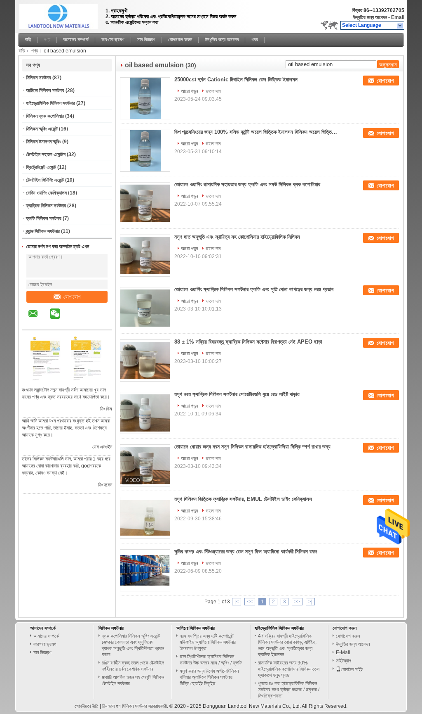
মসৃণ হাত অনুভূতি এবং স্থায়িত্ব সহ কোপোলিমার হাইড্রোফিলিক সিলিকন (237, 237)
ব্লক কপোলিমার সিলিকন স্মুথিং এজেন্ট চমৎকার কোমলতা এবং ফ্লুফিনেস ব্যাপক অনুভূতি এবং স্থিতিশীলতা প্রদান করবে (133, 645)
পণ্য (47, 40)
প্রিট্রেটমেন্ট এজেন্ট (41, 167)
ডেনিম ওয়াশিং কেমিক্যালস (46, 193)
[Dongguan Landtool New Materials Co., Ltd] (400, 25)
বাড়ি (28, 40)
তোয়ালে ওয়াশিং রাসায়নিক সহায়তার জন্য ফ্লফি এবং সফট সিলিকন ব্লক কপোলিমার (247, 184)
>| (310, 602)
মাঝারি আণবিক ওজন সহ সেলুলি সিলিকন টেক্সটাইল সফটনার (133, 680)
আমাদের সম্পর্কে (76, 40)
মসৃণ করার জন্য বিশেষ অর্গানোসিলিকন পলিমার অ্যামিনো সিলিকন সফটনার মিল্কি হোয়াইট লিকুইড (209, 677)
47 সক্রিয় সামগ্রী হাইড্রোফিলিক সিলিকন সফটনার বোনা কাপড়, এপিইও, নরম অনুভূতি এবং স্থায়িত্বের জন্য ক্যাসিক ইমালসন (287, 645)
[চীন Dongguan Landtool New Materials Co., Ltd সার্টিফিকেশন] (46, 379)
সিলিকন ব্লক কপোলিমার (45, 116)
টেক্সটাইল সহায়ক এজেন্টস (46, 154)
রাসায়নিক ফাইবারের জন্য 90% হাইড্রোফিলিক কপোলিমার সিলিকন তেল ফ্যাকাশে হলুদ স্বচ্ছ (288, 669)
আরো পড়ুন (189, 91)
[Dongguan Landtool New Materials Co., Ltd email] (38, 319)
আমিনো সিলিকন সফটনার (45, 90)
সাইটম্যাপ (343, 661)
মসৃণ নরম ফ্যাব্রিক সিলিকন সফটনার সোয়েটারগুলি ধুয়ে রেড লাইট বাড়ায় (237, 394)
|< (236, 602)
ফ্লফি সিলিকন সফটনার (43, 218)
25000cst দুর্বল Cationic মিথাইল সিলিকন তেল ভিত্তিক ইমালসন (236, 79)
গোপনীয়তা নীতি (86, 706)
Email (397, 17)
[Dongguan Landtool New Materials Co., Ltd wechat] (60, 319)
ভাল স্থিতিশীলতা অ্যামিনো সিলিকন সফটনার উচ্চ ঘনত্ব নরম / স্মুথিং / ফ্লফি (211, 660)
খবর (254, 40)
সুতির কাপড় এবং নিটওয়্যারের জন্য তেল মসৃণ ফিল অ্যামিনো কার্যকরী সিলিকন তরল (245, 551)
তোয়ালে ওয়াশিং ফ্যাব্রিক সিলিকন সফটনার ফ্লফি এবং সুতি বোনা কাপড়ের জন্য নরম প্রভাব (253, 289)
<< (250, 602)
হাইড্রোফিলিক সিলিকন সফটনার (50, 103)
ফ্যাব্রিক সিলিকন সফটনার (46, 206)
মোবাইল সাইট (352, 669)
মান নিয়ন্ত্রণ (146, 40)
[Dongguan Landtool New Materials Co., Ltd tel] (77, 322)
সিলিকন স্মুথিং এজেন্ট (42, 129)
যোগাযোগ (71, 297)
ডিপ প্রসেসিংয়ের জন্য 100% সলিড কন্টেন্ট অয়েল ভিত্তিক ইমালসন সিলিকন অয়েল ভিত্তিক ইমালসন (256, 132)
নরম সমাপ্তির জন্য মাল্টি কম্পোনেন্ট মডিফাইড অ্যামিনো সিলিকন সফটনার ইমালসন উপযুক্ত (208, 642)
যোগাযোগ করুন (180, 40)
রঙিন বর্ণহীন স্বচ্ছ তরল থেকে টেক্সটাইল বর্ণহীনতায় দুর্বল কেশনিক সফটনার (133, 666)
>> (297, 602)
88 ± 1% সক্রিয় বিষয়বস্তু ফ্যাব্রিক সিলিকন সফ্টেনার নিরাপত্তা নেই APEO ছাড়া (248, 342)
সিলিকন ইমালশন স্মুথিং (43, 142)
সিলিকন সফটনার (38, 78)
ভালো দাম (213, 91)
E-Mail (343, 652)
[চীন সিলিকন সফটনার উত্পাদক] (59, 14)
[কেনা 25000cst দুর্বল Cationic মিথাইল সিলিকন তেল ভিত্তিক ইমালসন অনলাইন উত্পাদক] (145, 98)
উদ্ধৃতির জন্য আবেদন (370, 17)
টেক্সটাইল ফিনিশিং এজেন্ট (45, 180)
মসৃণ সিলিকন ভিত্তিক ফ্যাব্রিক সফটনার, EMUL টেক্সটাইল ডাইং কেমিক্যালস (243, 499)
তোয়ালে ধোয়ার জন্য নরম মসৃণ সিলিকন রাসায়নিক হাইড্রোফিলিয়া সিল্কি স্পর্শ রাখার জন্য (252, 447)
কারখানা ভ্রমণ (112, 40)
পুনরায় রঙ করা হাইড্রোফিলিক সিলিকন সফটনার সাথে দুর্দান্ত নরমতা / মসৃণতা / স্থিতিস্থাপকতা (288, 690)
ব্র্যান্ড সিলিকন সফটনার (43, 231)
